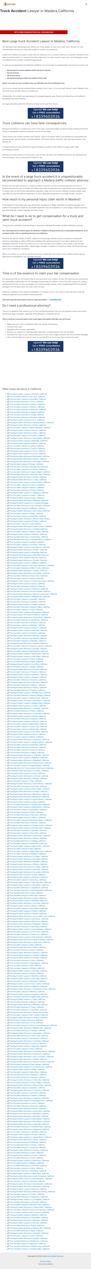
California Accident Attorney (53, 1256)
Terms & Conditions (45, 1264)
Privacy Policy (45, 1261)
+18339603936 (55, 300)
